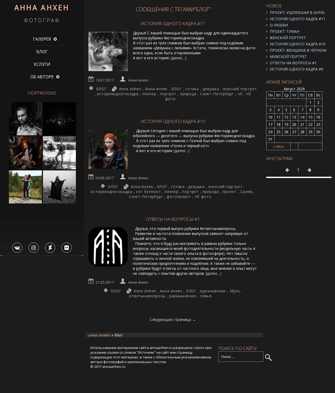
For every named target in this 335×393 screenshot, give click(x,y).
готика (192, 88)
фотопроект (179, 196)
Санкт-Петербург (217, 93)
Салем (246, 191)
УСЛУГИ (42, 64)
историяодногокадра (117, 93)
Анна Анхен (138, 80)
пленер (149, 93)
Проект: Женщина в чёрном (298, 50)
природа (188, 93)
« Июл (278, 146)
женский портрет (240, 88)
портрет (168, 93)
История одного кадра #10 (297, 43)
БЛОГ (42, 52)
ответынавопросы (147, 295)
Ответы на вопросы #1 (293, 62)
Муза (235, 290)
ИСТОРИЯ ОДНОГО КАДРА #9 (296, 69)
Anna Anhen (130, 88)
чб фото (203, 196)
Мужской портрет (288, 56)
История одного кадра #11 (297, 18)
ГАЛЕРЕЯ (42, 39)
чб (240, 93)
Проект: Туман (284, 31)
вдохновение (213, 290)
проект (229, 191)
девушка (211, 88)
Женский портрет (288, 37)
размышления (182, 295)
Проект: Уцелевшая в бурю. (297, 12)
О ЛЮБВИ (279, 25)
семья (205, 295)
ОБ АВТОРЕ (42, 77)
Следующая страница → (173, 319)
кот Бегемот (148, 191)
